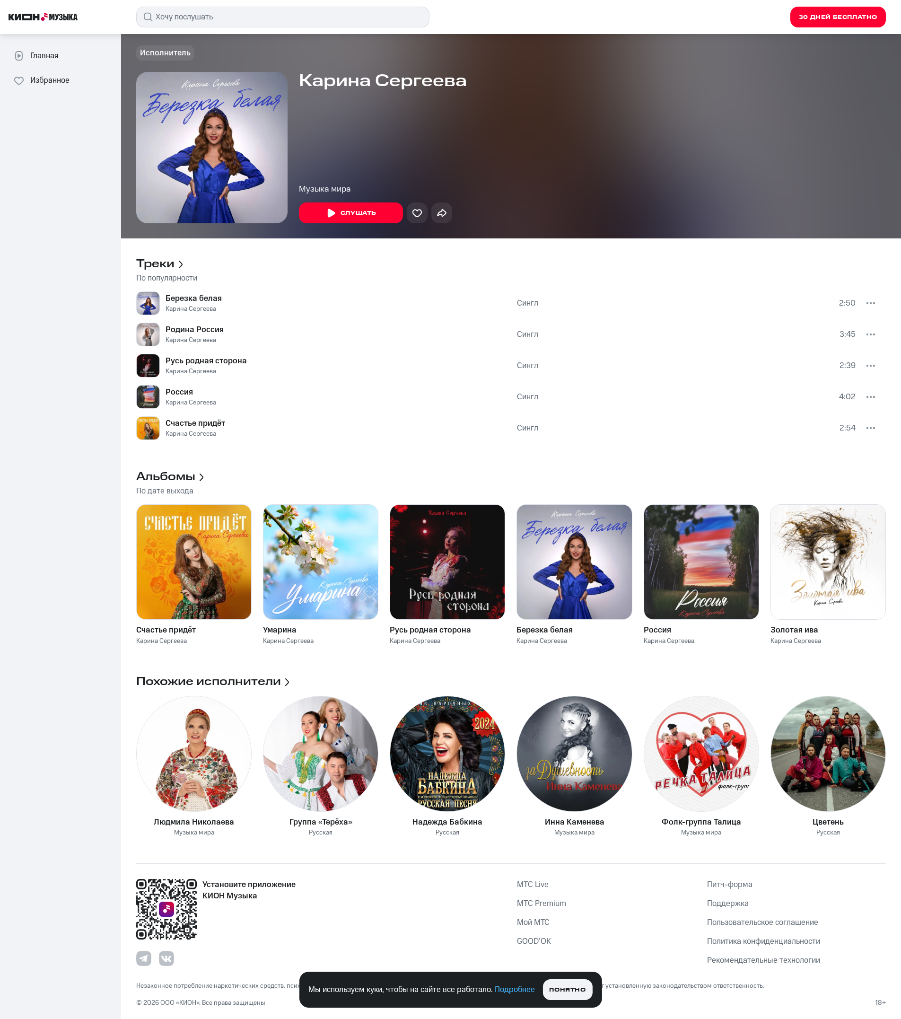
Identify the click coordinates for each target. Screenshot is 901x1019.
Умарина (280, 630)
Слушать (358, 213)
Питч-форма (729, 884)
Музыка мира (325, 189)
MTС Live (533, 884)
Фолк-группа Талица (701, 822)
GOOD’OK (534, 941)
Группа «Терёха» (320, 822)
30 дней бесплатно (838, 17)
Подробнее (515, 989)
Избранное (50, 80)
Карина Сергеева (191, 309)
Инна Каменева (574, 822)
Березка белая (194, 298)
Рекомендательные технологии (763, 960)
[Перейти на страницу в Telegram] (143, 958)
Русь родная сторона (206, 361)
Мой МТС (533, 922)
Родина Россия (195, 329)
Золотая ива (794, 630)
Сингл (527, 303)
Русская (320, 833)
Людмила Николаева (194, 822)
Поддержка (728, 903)
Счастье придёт (195, 423)
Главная (44, 55)
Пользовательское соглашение (762, 922)
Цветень (828, 822)
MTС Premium (541, 903)
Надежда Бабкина (447, 822)
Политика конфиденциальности (763, 941)
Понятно (567, 990)
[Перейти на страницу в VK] (166, 958)
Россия (179, 392)
